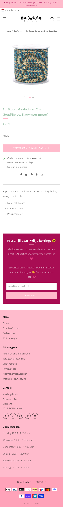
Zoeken (6, 323)
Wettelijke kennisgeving (14, 378)
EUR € (39, 482)
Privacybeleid (9, 368)
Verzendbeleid (10, 363)
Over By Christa (11, 328)
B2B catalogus (10, 338)
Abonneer (30, 295)
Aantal (6, 135)
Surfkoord (18, 31)
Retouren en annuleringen (16, 353)
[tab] (30, 97)
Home (8, 31)
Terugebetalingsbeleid (14, 358)
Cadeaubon (9, 333)
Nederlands (23, 482)
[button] (10, 10)
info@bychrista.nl (11, 394)
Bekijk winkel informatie (16, 166)
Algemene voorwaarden (15, 373)
